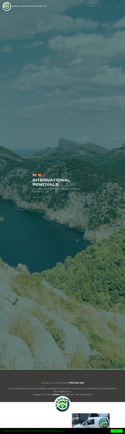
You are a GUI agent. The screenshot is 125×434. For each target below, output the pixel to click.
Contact (118, 6)
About (100, 6)
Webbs (29, 6)
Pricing (109, 6)
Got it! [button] (117, 431)
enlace (56, 394)
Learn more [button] (59, 431)
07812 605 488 (76, 383)
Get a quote (39, 197)
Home (93, 6)
